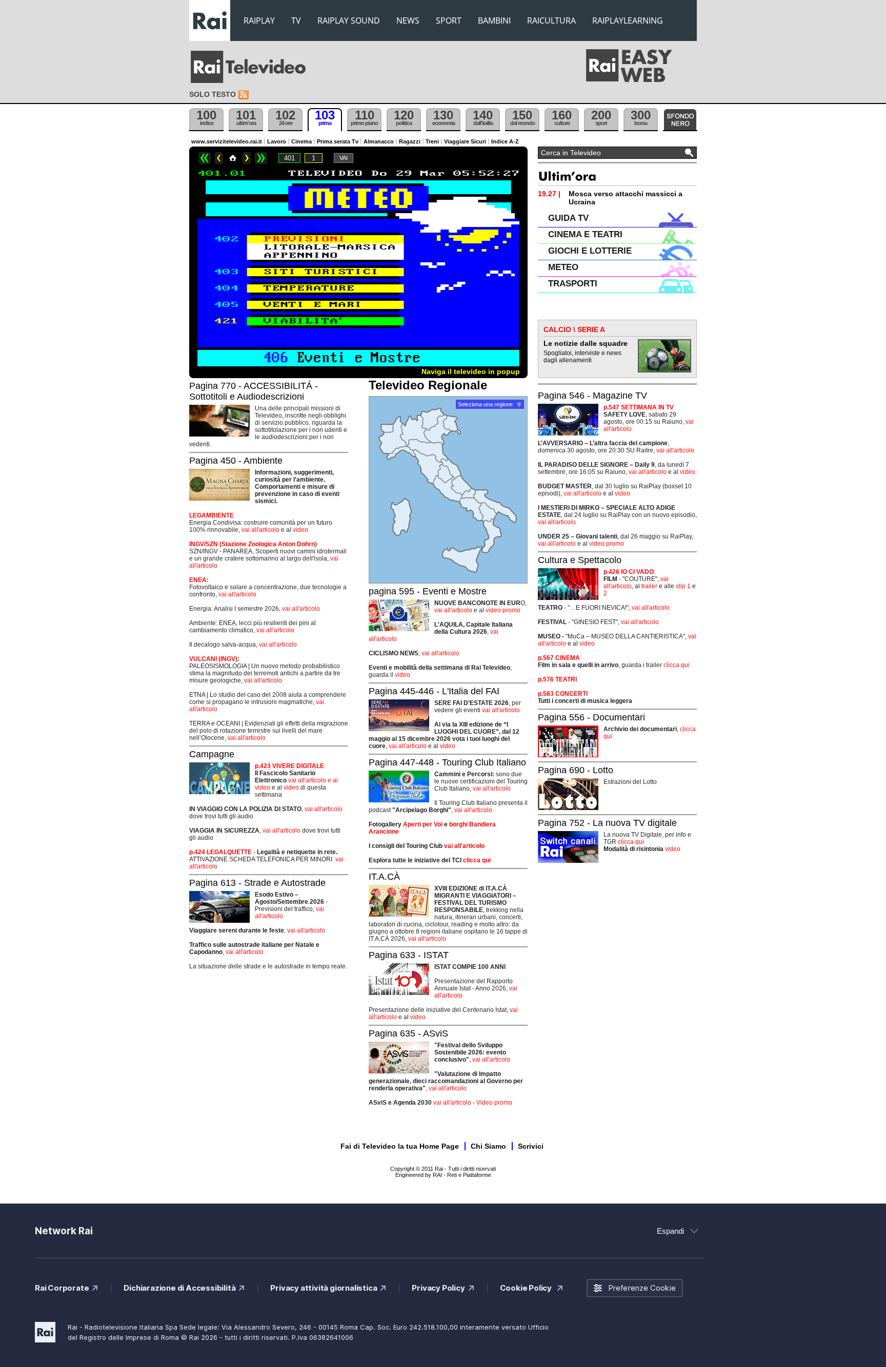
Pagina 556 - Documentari (591, 717)
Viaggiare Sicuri (465, 141)
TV (296, 20)
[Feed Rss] (244, 95)
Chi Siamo (488, 1146)
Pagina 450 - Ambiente (236, 460)
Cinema (301, 141)
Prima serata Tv (337, 141)
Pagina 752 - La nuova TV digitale (607, 823)
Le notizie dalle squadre (585, 343)
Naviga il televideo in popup (470, 371)
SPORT (448, 20)
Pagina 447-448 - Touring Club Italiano (447, 762)
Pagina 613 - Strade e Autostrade (257, 883)
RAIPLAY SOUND (348, 20)
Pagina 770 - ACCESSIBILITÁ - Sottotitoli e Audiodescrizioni (253, 391)
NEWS (407, 20)
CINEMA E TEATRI (585, 234)
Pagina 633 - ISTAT (409, 955)
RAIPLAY (259, 20)
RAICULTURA (551, 20)
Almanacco (379, 141)
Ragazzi (409, 141)
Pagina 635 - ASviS (408, 1033)
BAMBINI (494, 20)
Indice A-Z (505, 141)
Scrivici (530, 1146)
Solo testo (212, 94)
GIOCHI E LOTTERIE (590, 251)
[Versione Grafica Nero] (680, 119)
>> (261, 158)
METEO (563, 267)
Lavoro (276, 141)
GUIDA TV (568, 218)
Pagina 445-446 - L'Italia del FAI (434, 691)
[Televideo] (253, 67)
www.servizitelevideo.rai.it (226, 141)
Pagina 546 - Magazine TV (592, 395)
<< (204, 158)
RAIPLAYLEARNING (627, 20)
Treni (432, 141)
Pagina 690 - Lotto (575, 770)
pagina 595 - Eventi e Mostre (428, 591)
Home (232, 158)
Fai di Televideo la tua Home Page (399, 1146)
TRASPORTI (572, 283)
